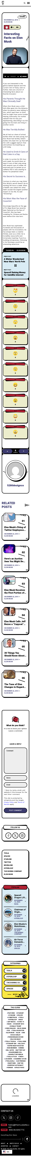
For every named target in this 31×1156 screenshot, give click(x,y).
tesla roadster (18, 1030)
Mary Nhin (12, 1063)
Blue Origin (22, 1028)
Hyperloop (18, 918)
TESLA (6, 853)
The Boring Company (18, 933)
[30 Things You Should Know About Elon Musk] (9, 643)
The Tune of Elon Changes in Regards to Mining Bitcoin (14, 687)
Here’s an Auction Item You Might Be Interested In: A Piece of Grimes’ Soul (15, 563)
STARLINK (8, 859)
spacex (20, 1015)
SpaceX (17, 948)
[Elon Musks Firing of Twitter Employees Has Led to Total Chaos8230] (9, 517)
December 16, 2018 (18, 930)
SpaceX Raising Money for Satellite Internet (14, 273)
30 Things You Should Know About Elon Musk (14, 655)
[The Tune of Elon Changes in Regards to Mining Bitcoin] (9, 674)
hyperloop (13, 1020)
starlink (12, 1015)
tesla (21, 1017)
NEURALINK (8, 865)
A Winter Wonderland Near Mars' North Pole (14, 260)
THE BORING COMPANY (13, 871)
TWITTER (7, 862)
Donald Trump (15, 1026)
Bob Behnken (12, 1048)
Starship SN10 (19, 1024)
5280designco (15, 485)
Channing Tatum (20, 1059)
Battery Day (20, 1050)
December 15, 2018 (18, 915)
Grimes (21, 1048)
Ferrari (10, 1068)
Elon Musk (8, 22)
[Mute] (21, 76)
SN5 (23, 1033)
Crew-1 (21, 1057)
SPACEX (7, 856)
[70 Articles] (6, 27)
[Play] (5, 76)
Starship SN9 (11, 1044)
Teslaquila (10, 1061)
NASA (16, 904)
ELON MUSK (8, 874)
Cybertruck (12, 1017)
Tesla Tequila (11, 1041)
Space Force (19, 1068)
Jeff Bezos (12, 1022)
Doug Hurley (15, 1035)
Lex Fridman (21, 1061)
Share (22, 17)
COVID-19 (21, 1022)
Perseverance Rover (15, 1037)
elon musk (21, 250)
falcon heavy (16, 1039)
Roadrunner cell (15, 1052)
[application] (15, 76)
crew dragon (11, 1028)
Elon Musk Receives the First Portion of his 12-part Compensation (14, 594)
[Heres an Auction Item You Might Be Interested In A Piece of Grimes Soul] (9, 548)
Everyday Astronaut (16, 1065)
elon (18, 1033)
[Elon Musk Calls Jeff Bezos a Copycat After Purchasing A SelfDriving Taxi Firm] (9, 611)
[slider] (24, 76)
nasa (21, 1020)
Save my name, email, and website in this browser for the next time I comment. (15, 792)
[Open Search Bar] (24, 3)
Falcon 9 (22, 1044)
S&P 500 (20, 1063)
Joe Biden (8, 1059)
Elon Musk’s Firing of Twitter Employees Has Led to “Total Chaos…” (15, 531)
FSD (8, 1030)
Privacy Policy (9, 802)
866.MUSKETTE (17, 1130)
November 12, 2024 (18, 901)
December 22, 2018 (11, 20)
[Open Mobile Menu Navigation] (28, 3)
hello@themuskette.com (18, 1126)
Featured (11, 1013)
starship (20, 1013)
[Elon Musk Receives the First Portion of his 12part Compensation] (9, 580)
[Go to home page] (3, 3)
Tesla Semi (22, 1041)
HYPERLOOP (8, 868)
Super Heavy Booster (16, 1046)
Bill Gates (10, 1050)
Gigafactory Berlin (16, 1054)
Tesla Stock (12, 1057)
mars (9, 1024)
